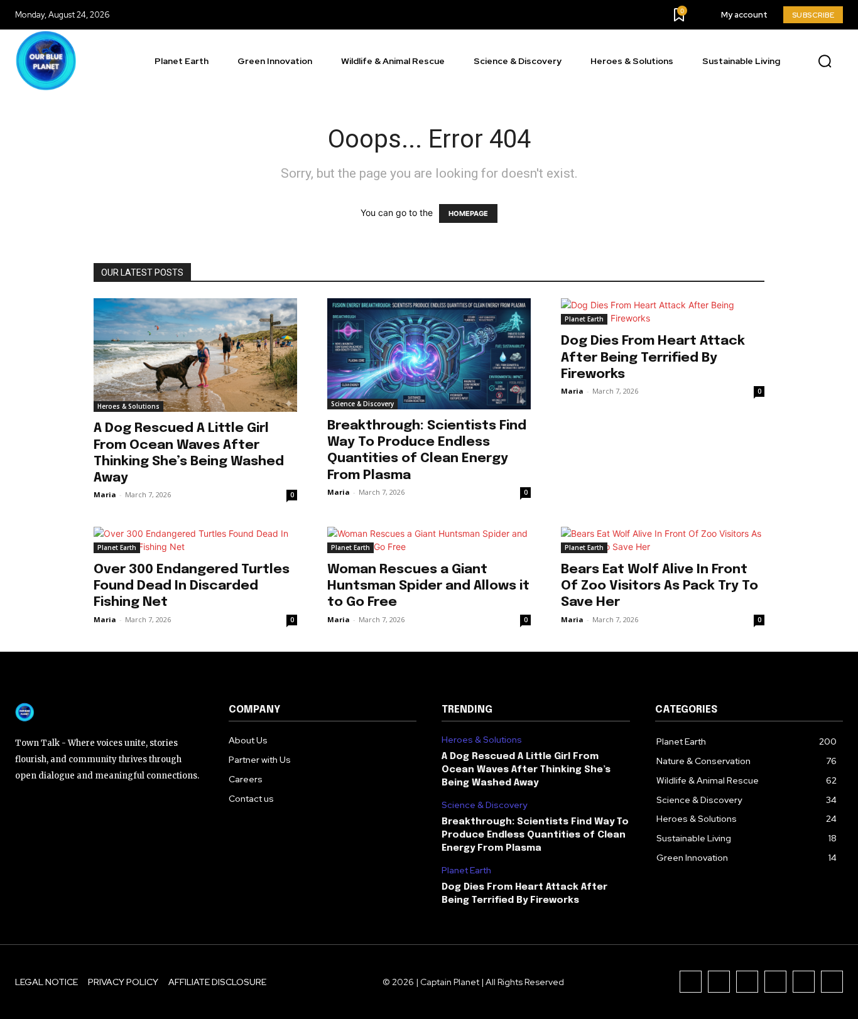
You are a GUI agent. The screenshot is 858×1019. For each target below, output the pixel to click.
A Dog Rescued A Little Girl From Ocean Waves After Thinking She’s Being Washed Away (526, 770)
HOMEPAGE (468, 213)
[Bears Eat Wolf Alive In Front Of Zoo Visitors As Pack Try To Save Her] (662, 540)
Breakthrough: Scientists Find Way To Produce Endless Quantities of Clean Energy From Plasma (535, 835)
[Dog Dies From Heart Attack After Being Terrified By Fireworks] (662, 311)
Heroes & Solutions (128, 406)
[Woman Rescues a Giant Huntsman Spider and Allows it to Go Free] (429, 540)
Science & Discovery (362, 403)
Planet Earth (584, 319)
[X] (804, 982)
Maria (105, 494)
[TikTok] (747, 982)
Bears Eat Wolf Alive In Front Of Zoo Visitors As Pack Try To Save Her (659, 586)
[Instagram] (719, 982)
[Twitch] (775, 982)
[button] (824, 61)
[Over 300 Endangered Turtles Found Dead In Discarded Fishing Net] (195, 540)
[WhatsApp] (832, 982)
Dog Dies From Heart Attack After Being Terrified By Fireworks (653, 357)
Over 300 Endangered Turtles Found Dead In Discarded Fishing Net (192, 586)
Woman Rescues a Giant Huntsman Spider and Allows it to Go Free (428, 586)
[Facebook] (691, 982)
